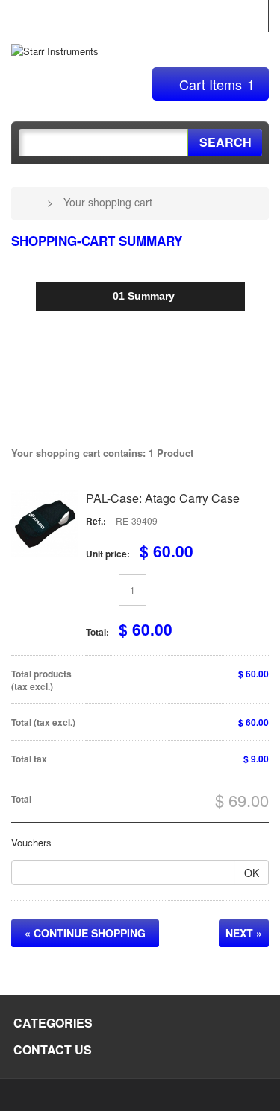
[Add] (162, 590)
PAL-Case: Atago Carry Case (163, 498)
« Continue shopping (85, 932)
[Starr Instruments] (55, 50)
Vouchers (31, 842)
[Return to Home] (29, 202)
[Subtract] (102, 590)
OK (251, 872)
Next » (243, 932)
